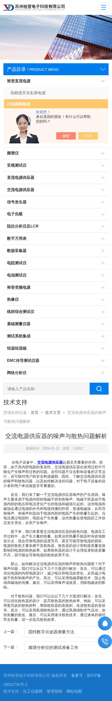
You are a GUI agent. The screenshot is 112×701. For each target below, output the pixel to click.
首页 (35, 413)
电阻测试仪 (17, 263)
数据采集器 (17, 251)
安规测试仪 (17, 165)
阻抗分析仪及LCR (23, 226)
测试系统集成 (18, 336)
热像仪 (13, 299)
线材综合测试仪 (20, 312)
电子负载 (15, 214)
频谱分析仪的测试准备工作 (53, 647)
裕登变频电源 (18, 287)
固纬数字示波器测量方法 (51, 631)
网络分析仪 (17, 373)
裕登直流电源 (18, 81)
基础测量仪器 (18, 324)
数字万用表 (17, 238)
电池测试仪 (17, 275)
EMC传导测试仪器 (23, 360)
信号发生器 (17, 202)
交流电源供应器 (20, 190)
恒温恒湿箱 (17, 348)
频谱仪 (13, 153)
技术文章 (53, 413)
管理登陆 (54, 691)
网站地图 (74, 691)
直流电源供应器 (20, 177)
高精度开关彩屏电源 (28, 93)
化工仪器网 (32, 691)
